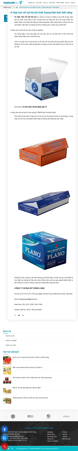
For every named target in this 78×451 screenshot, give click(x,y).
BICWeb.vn (55, 448)
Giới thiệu (39, 2)
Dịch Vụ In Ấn (10, 336)
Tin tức (65, 432)
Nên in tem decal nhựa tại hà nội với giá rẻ (27, 367)
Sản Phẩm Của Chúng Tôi (52, 438)
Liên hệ (73, 2)
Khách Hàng (60, 2)
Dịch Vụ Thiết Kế (11, 340)
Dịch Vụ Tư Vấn (11, 345)
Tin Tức (67, 2)
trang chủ (7, 7)
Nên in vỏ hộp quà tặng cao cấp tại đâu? (27, 388)
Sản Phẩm (52, 2)
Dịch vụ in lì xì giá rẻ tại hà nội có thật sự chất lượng (31, 357)
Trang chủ (31, 2)
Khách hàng (51, 434)
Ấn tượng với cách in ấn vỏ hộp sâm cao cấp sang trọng (32, 377)
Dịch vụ (45, 2)
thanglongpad (34, 448)
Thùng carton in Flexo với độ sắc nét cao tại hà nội (30, 398)
